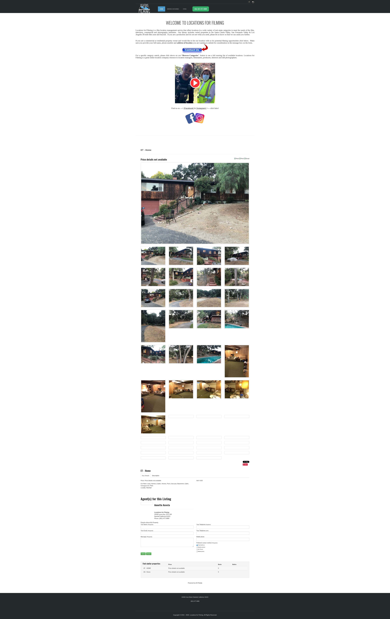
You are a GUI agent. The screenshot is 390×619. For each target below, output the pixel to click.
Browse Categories (173, 9)
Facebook (188, 108)
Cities (184, 9)
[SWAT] (195, 83)
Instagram (201, 108)
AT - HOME (147, 568)
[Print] (236, 158)
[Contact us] (195, 48)
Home (161, 9)
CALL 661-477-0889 (200, 9)
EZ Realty (199, 583)
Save (246, 464)
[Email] (246, 158)
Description (155, 475)
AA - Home (147, 572)
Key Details (145, 475)
